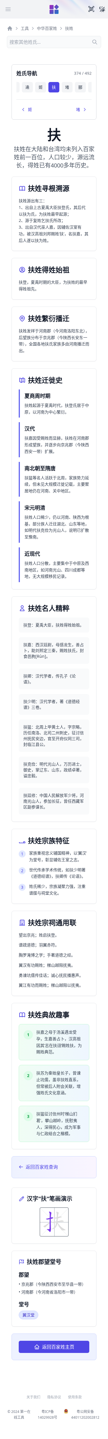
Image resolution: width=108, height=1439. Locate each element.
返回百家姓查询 (42, 1167)
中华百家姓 (47, 28)
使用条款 (75, 1397)
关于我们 (33, 1397)
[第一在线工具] (54, 9)
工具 (25, 28)
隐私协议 (54, 1397)
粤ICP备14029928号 (47, 1414)
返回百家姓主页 (58, 1347)
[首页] (10, 28)
